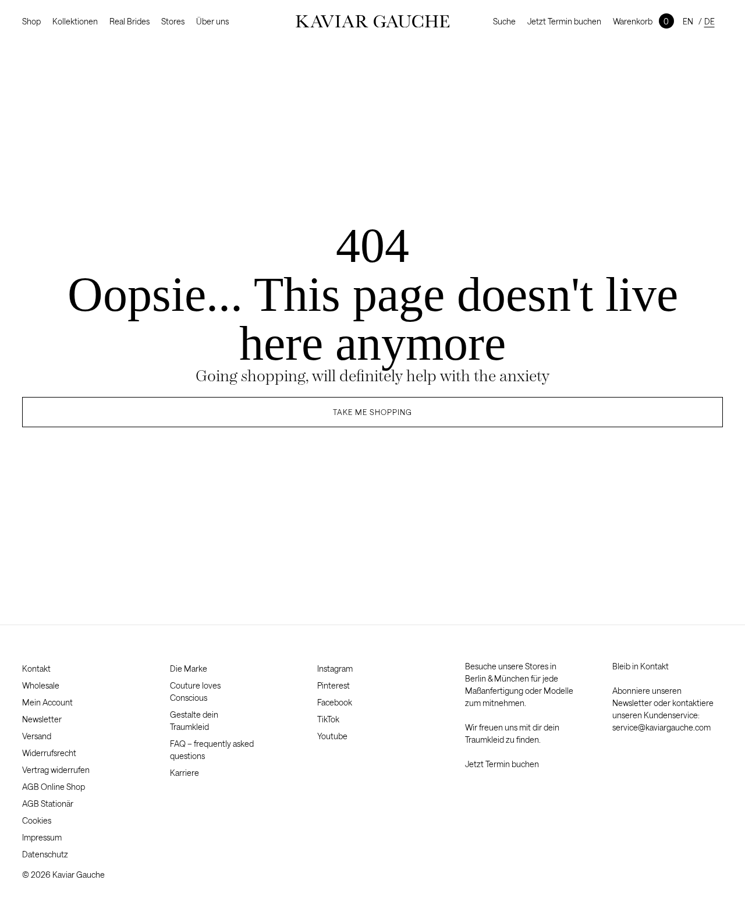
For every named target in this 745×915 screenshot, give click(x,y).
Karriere (184, 773)
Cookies (36, 820)
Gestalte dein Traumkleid (194, 721)
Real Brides (129, 21)
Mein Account (47, 702)
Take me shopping (372, 412)
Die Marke (188, 668)
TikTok (328, 719)
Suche (504, 21)
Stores (173, 21)
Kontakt (36, 668)
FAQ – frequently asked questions (212, 750)
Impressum (42, 837)
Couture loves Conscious (195, 691)
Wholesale (40, 685)
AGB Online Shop (53, 787)
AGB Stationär (47, 803)
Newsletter (42, 719)
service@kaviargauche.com (661, 727)
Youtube (332, 736)
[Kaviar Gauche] (373, 21)
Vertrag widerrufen (56, 770)
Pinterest (333, 685)
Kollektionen (75, 21)
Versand (36, 736)
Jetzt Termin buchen (564, 21)
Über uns (212, 21)
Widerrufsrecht (49, 753)
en (688, 21)
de (709, 21)
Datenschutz (45, 854)
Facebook (334, 702)
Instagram (335, 668)
